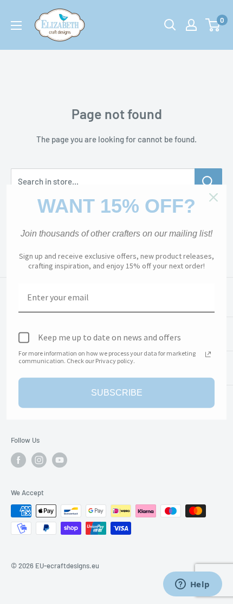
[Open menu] (16, 25)
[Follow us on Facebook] (18, 460)
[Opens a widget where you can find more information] (192, 585)
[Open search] (170, 25)
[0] (213, 24)
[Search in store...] (208, 181)
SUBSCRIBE (117, 392)
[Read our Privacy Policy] (208, 353)
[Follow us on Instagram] (39, 460)
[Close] (213, 198)
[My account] (191, 25)
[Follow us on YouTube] (59, 460)
